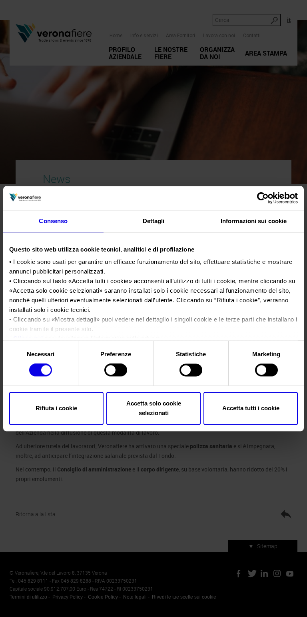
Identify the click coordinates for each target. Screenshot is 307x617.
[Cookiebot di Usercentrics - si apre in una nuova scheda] (263, 198)
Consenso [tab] (53, 221)
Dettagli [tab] (154, 221)
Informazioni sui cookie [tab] (254, 221)
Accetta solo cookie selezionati (153, 408)
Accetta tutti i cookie (250, 408)
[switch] (115, 370)
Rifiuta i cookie (56, 408)
